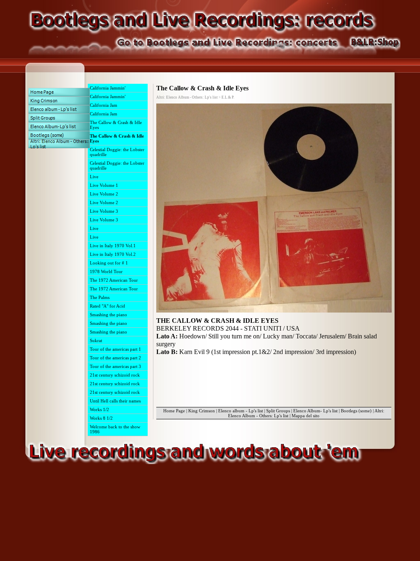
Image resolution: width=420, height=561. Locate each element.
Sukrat (96, 340)
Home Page (174, 410)
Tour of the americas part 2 (115, 357)
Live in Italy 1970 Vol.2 (113, 254)
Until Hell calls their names (115, 400)
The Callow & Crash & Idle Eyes (116, 125)
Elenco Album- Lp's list (315, 410)
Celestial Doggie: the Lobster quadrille (117, 152)
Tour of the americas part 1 (115, 349)
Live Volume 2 (104, 193)
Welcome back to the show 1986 (115, 429)
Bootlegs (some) (356, 410)
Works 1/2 (99, 409)
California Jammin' (108, 87)
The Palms (100, 297)
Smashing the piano (108, 314)
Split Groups (278, 410)
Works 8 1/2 (101, 418)
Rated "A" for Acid (107, 305)
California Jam (103, 105)
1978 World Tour (106, 271)
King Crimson (201, 410)
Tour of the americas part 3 (115, 366)
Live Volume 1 (104, 185)
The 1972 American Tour (114, 280)
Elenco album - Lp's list (240, 410)
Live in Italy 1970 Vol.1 (113, 245)
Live (94, 176)
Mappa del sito (306, 415)
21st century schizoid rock (115, 374)
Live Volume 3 (104, 211)
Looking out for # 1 (109, 262)
